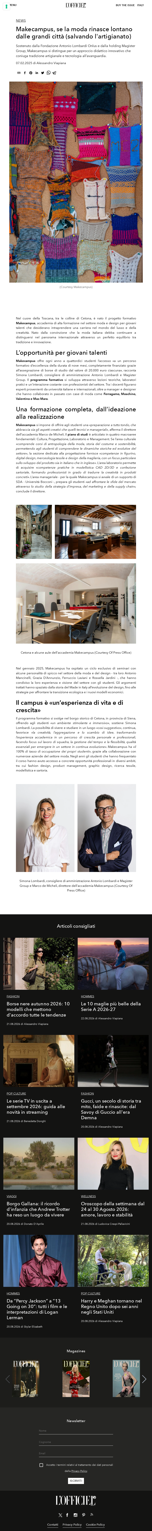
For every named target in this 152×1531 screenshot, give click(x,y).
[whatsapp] (49, 73)
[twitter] (43, 73)
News (21, 21)
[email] (19, 73)
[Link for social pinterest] (83, 1516)
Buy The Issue (125, 5)
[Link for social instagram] (75, 1516)
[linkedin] (37, 73)
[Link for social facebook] (67, 1516)
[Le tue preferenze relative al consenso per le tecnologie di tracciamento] (6, 6)
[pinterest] (31, 73)
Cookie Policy (95, 1524)
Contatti (52, 1524)
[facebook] (25, 73)
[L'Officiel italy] (76, 5)
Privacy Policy (79, 1471)
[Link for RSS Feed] (92, 1515)
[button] (144, 1379)
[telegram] (54, 73)
